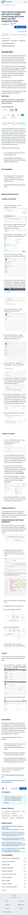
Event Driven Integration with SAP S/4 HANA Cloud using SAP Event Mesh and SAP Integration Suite (14, 16)
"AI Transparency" (15, 815)
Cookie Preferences (7, 911)
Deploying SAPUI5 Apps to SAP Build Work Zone (13, 838)
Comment (6, 802)
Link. (12, 181)
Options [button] (15, 29)
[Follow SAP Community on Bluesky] (12, 897)
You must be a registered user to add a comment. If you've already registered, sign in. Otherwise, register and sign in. (13, 798)
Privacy (6, 901)
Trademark (7, 908)
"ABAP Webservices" (15, 811)
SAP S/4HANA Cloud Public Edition (8, 43)
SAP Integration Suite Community (12, 780)
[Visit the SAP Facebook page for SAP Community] (10, 897)
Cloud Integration (14, 40)
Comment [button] (22, 788)
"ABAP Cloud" (7, 811)
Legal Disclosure (21, 904)
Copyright (7, 904)
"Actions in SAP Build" (6, 813)
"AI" (21, 815)
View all (3, 890)
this (25, 515)
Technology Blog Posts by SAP (9, 835)
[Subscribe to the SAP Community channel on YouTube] (15, 897)
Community (9, 1)
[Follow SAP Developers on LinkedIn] (17, 897)
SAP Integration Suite (6, 40)
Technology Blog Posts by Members (9, 5)
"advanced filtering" (5, 815)
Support (21, 908)
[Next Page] (15, 819)
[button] (3, 35)
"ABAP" (23, 811)
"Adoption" (14, 813)
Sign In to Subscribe (20, 27)
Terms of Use (21, 901)
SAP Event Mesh (22, 40)
